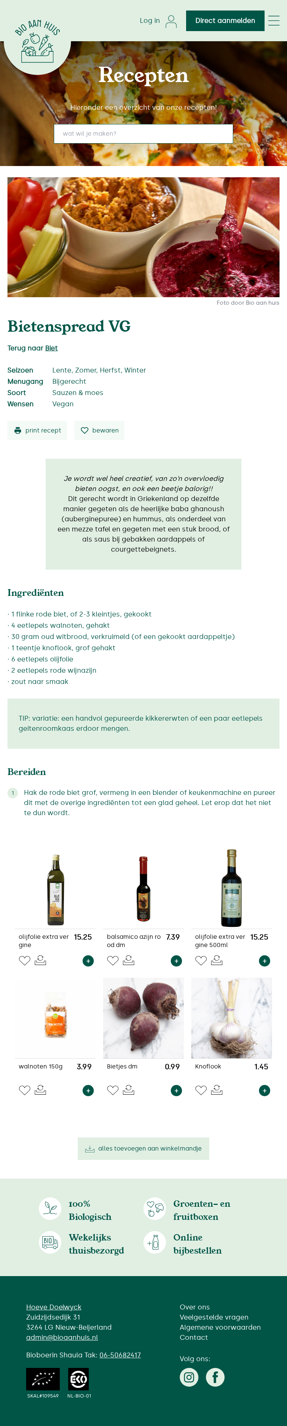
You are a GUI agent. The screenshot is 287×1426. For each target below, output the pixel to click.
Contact (194, 1337)
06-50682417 (120, 1355)
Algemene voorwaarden (220, 1327)
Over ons (195, 1307)
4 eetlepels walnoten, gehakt (60, 625)
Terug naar (32, 348)
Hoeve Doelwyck (53, 1307)
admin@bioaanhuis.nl (62, 1337)
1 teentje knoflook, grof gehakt (63, 648)
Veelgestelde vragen (214, 1317)
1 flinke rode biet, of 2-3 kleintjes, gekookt (81, 614)
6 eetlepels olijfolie (42, 659)
